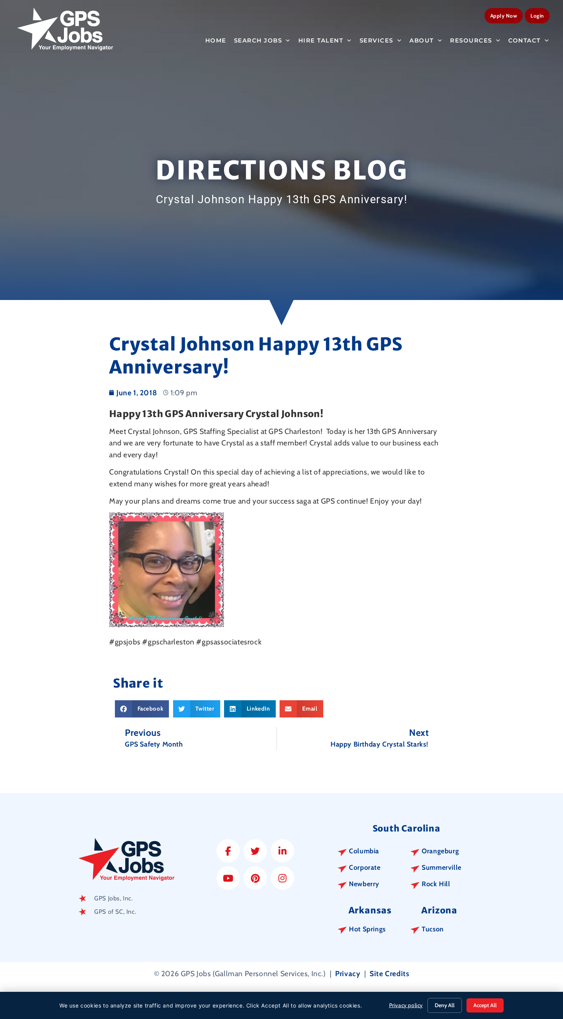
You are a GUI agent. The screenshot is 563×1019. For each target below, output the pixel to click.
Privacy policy (406, 1005)
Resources (471, 40)
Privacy (347, 973)
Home (215, 40)
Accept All (485, 1005)
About (421, 40)
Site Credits (389, 973)
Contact (524, 40)
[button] (142, 708)
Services (376, 40)
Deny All (445, 1005)
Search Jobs (258, 40)
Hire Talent (321, 40)
